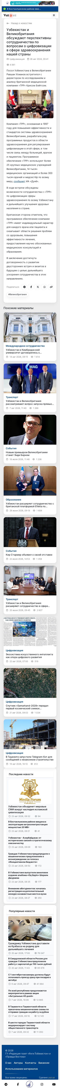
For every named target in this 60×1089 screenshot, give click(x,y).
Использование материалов (21, 1068)
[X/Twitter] (37, 287)
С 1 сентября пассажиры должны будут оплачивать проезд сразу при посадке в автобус (29, 977)
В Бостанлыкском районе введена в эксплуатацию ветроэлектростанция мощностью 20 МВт (27, 824)
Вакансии (43, 1062)
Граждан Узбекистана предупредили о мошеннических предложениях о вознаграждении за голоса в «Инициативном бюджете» (29, 857)
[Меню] (54, 15)
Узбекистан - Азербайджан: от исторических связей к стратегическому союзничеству (30, 840)
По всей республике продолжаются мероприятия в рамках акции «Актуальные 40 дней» (27, 993)
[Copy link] (50, 287)
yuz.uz (51, 1077)
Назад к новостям (21, 23)
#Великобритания (17, 294)
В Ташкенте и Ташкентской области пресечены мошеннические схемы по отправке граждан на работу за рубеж (28, 1009)
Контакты (30, 1062)
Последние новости (21, 774)
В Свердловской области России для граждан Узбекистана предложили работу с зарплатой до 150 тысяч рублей (30, 961)
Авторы (18, 1062)
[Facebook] (30, 287)
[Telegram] (24, 287)
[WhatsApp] (44, 287)
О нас (8, 1062)
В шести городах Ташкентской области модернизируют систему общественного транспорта (29, 1025)
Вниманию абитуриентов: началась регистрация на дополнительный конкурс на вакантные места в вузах (27, 891)
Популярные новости (22, 911)
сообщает (19, 181)
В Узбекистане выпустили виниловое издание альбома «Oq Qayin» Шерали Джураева (28, 875)
